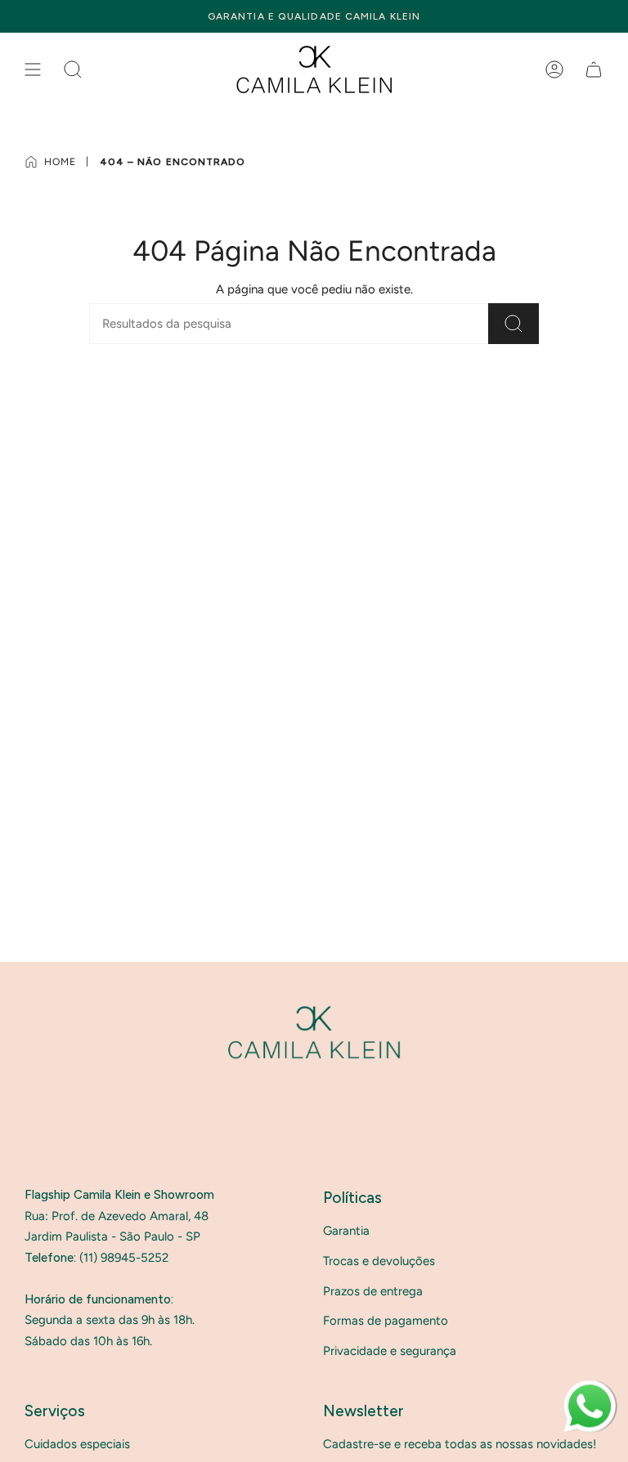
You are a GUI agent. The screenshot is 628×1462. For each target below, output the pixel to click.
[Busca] (513, 323)
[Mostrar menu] (32, 69)
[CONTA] (554, 69)
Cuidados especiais (77, 1444)
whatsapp (589, 1387)
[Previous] (38, 16)
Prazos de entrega (373, 1291)
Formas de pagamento (385, 1320)
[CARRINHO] (593, 69)
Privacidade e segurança (389, 1351)
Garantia (346, 1230)
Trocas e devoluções (379, 1261)
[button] (73, 69)
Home (60, 162)
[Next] (612, 16)
